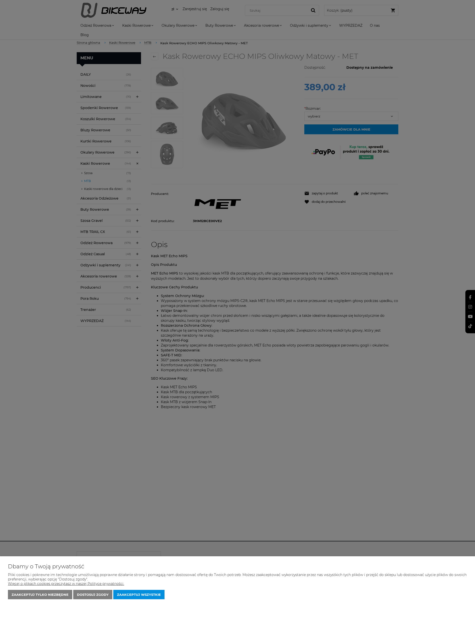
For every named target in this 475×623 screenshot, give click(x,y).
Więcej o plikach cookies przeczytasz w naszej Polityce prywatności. (66, 583)
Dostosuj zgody (93, 595)
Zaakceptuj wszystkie (139, 595)
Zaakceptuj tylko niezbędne (40, 595)
